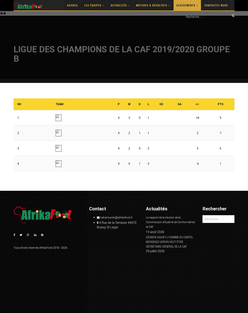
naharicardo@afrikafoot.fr (116, 217)
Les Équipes (93, 5)
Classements (186, 5)
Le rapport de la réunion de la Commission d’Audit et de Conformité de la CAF (170, 222)
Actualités (119, 5)
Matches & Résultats (152, 5)
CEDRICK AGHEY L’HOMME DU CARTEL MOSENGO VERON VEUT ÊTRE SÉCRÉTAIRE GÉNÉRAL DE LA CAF (169, 242)
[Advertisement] (124, 50)
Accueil (72, 5)
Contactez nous (216, 5)
